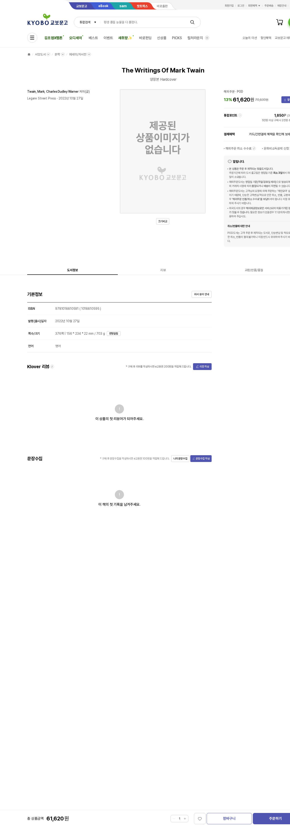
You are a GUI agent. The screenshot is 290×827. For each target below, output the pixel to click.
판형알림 (113, 333)
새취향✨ (125, 38)
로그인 (240, 5)
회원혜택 (252, 5)
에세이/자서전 (77, 54)
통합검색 (85, 22)
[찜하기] (200, 818)
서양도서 (40, 54)
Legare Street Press (41, 98)
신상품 (162, 38)
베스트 (93, 38)
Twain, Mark (35, 91)
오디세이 (75, 38)
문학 (57, 54)
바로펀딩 (145, 38)
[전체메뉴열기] (32, 38)
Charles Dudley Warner (62, 91)
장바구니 (229, 818)
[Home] (29, 54)
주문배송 (268, 5)
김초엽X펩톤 (53, 38)
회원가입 (229, 5)
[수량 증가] (185, 818)
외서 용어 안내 (201, 294)
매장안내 (281, 5)
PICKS (177, 38)
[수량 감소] (174, 818)
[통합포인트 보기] (240, 115)
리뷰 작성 (204, 366)
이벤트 (108, 38)
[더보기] (207, 38)
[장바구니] (280, 22)
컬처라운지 (195, 38)
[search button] (192, 22)
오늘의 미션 (249, 38)
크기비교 (162, 221)
